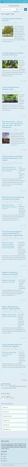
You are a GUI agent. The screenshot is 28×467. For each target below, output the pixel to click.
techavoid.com (6, 411)
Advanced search (16, 11)
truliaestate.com (6, 425)
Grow (10, 277)
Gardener (16, 163)
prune (16, 130)
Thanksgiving (18, 202)
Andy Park (5, 22)
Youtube (4, 458)
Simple (19, 349)
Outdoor (16, 349)
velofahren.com (6, 420)
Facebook (5, 454)
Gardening (21, 163)
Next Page (24, 380)
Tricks (3, 240)
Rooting (15, 92)
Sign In (24, 1)
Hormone (8, 92)
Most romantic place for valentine (9, 388)
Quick (14, 202)
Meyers (11, 24)
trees (23, 130)
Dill (7, 277)
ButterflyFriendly (10, 312)
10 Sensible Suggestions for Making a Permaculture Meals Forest (13, 54)
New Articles (13, 385)
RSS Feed (5, 461)
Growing (13, 277)
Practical (18, 58)
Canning (10, 238)
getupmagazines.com (7, 416)
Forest (10, 58)
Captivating (9, 349)
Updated (6, 240)
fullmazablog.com (6, 429)
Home (17, 238)
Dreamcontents (14, 5)
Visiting (10, 164)
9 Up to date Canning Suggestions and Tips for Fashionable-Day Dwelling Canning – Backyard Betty (12, 233)
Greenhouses (4, 164)
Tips (14, 24)
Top (20, 130)
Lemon (8, 24)
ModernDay (21, 238)
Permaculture (14, 58)
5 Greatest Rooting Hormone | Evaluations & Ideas (10, 88)
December (13, 163)
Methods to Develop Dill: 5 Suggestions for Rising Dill (10, 273)
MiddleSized (12, 130)
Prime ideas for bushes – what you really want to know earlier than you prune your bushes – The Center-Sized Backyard (12, 124)
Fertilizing (5, 24)
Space (22, 349)
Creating (4, 58)
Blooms (8, 202)
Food (7, 58)
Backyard (8, 163)
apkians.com (5, 407)
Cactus (11, 202)
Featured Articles (5, 385)
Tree (16, 24)
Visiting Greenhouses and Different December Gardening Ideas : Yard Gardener (12, 158)
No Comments (22, 22)
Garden (16, 22)
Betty (8, 238)
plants (22, 312)
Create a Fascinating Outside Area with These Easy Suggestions (12, 345)
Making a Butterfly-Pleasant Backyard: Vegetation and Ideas (11, 307)
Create (13, 349)
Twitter (4, 456)
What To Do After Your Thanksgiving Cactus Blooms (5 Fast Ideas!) (13, 198)
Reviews (12, 92)
